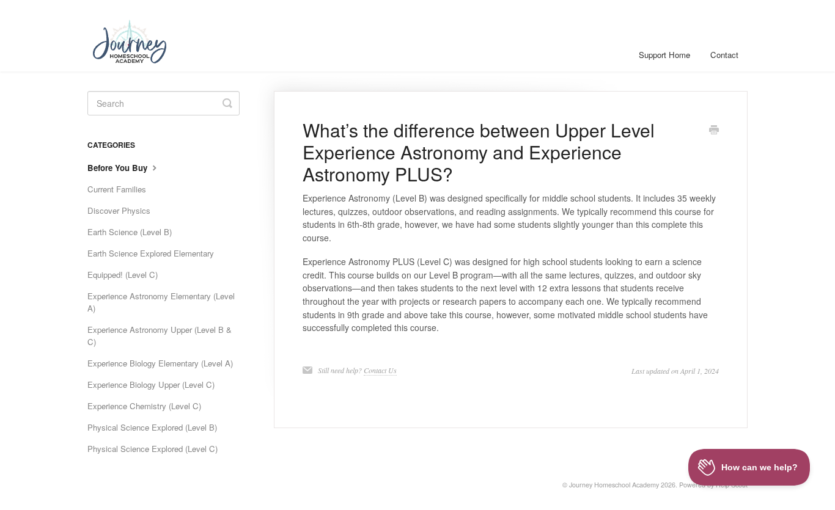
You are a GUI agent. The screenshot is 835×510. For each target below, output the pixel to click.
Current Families (116, 189)
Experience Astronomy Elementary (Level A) (161, 302)
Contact (724, 54)
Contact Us (380, 370)
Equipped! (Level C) (122, 274)
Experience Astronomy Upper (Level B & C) (159, 336)
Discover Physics (118, 210)
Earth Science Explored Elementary (150, 253)
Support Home (664, 54)
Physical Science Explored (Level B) (152, 427)
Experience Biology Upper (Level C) (151, 384)
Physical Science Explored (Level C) (152, 448)
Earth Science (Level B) (129, 232)
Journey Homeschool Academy (614, 484)
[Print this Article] (714, 130)
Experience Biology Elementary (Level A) (160, 363)
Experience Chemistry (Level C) (144, 406)
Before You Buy (118, 167)
